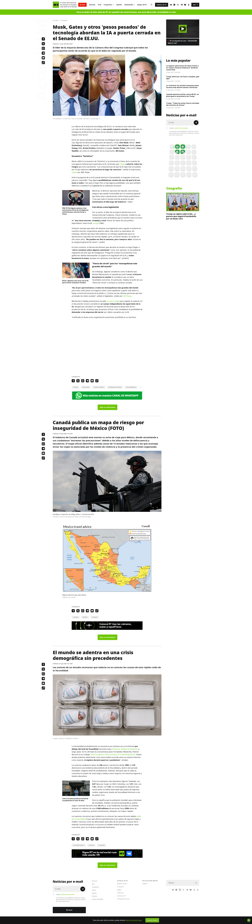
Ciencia (75, 387)
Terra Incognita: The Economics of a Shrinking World (112, 754)
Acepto (178, 128)
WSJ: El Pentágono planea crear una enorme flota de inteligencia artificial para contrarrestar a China (75, 211)
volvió (122, 164)
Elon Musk (85, 387)
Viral (99, 5)
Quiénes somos (122, 884)
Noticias (92, 5)
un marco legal (113, 301)
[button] (182, 28)
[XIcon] (178, 4)
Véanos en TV (162, 5)
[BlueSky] (185, 4)
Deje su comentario (107, 407)
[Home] (56, 5)
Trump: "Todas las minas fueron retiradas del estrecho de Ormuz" (182, 104)
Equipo (119, 890)
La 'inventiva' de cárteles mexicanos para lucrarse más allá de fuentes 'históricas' (182, 86)
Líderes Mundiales (97, 899)
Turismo (94, 617)
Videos (94, 890)
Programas (108, 5)
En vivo (82, 5)
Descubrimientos (78, 845)
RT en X (69, 910)
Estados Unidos (99, 387)
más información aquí (134, 920)
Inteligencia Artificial (114, 387)
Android (144, 884)
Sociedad (101, 845)
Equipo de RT (142, 5)
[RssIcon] (197, 889)
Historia (91, 845)
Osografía (174, 188)
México (85, 617)
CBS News (127, 296)
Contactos (120, 887)
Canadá (75, 617)
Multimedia (129, 5)
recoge (96, 223)
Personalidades (131, 387)
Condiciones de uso (123, 899)
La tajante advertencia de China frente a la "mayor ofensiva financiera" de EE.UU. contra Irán (182, 68)
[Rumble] (174, 4)
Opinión (119, 5)
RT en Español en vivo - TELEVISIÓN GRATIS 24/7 (182, 42)
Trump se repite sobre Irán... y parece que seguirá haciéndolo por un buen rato (181, 216)
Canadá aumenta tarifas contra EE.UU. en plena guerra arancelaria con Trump (182, 95)
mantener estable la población (125, 749)
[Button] (151, 4)
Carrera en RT (121, 896)
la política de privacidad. (181, 128)
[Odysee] (180, 889)
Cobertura (120, 893)
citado (74, 172)
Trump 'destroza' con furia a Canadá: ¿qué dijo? (182, 77)
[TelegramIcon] (181, 4)
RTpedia (94, 896)
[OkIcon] (188, 4)
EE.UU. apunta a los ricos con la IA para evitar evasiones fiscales (75, 281)
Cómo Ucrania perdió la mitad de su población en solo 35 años (75, 799)
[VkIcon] (170, 4)
